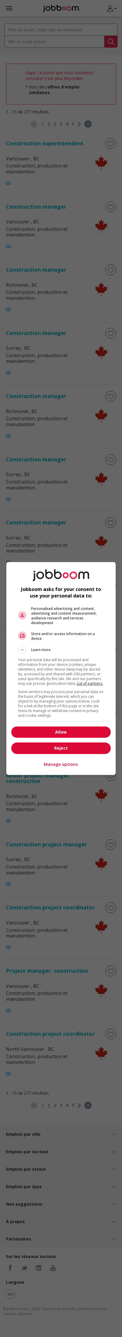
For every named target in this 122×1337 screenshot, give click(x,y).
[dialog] (61, 668)
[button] (61, 650)
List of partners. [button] (90, 683)
